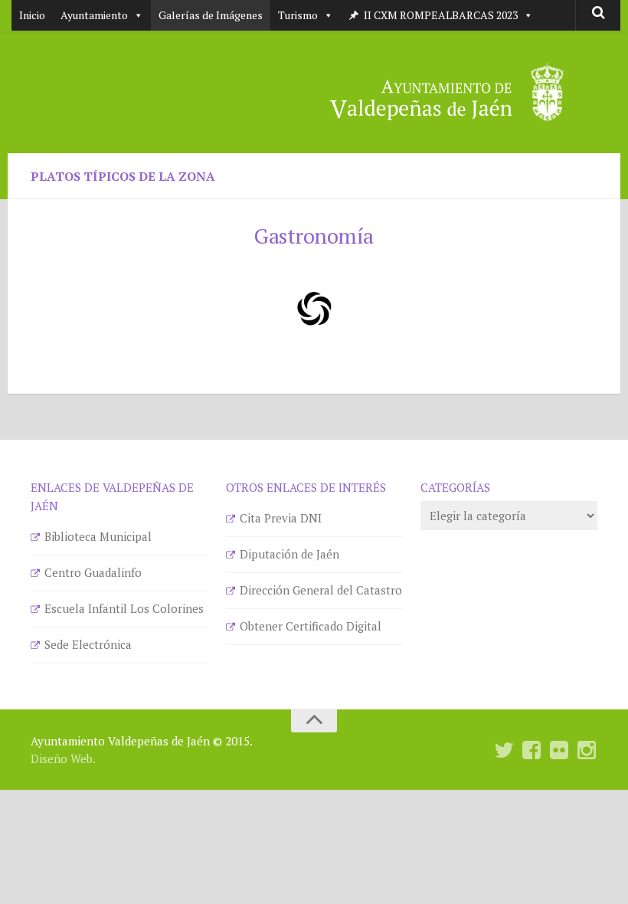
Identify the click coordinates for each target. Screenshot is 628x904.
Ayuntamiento (94, 15)
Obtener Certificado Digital (310, 626)
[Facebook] (531, 751)
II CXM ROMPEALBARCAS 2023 (441, 15)
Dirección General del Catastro (321, 590)
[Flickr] (559, 751)
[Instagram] (586, 751)
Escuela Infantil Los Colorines (124, 608)
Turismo (298, 15)
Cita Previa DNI (281, 518)
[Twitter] (504, 751)
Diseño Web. (63, 758)
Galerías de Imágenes (211, 15)
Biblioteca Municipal (98, 536)
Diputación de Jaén (289, 554)
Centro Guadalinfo (93, 572)
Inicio (32, 15)
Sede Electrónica (88, 644)
